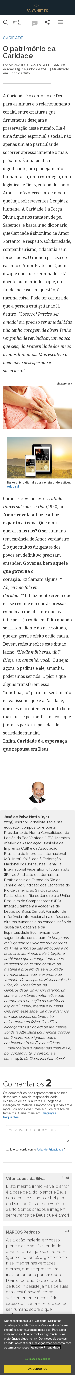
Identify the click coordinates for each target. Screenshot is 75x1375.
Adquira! (13, 486)
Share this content (47, 22)
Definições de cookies (37, 1359)
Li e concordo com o (37, 1149)
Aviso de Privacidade (50, 1149)
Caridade (13, 37)
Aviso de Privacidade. (46, 1347)
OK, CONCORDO (37, 1369)
